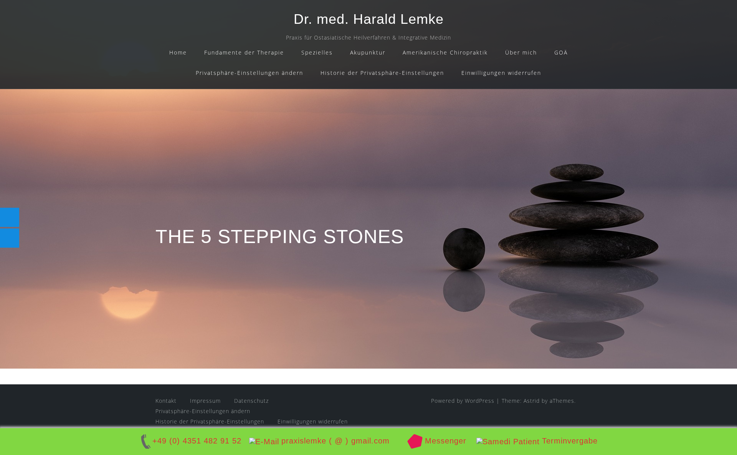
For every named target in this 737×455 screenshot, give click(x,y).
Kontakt (166, 400)
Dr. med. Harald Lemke (369, 19)
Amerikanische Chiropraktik (445, 52)
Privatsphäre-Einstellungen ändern (249, 72)
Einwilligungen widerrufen (501, 72)
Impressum (205, 400)
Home (178, 52)
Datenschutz (251, 400)
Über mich (521, 52)
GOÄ (561, 52)
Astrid (532, 400)
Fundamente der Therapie (244, 52)
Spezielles (317, 52)
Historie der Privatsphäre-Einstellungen (382, 72)
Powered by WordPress (462, 400)
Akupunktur (367, 52)
